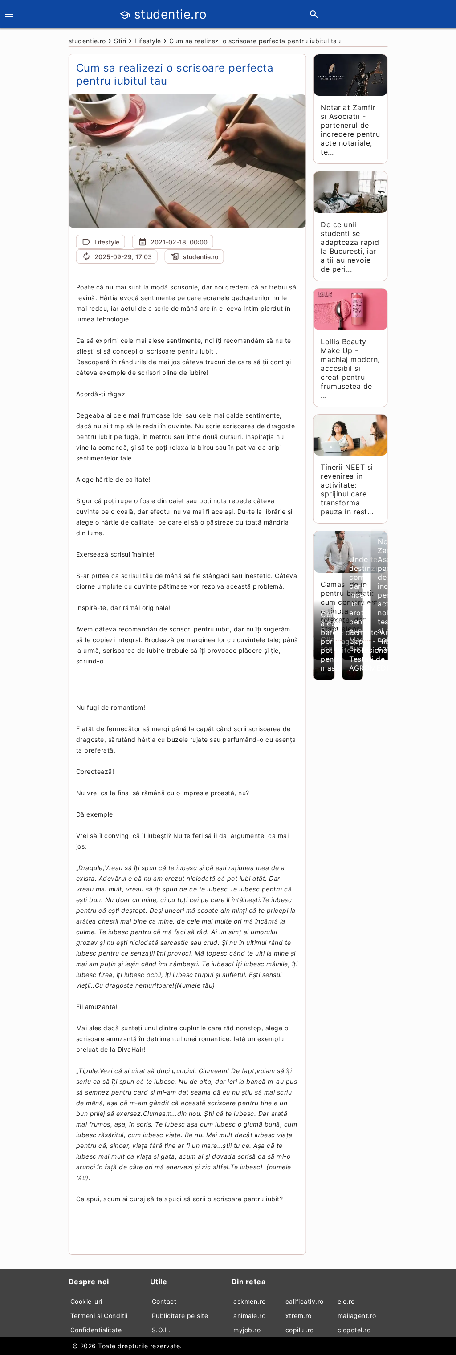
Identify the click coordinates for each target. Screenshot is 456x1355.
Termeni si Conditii (99, 1315)
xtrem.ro (298, 1315)
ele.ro (346, 1301)
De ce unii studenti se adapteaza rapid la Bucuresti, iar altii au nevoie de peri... (350, 246)
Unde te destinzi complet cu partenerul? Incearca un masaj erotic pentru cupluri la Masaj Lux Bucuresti (369, 604)
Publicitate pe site (180, 1315)
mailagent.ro (357, 1315)
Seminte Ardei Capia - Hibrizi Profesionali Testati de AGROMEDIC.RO (377, 650)
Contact (164, 1301)
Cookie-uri (86, 1301)
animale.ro (249, 1315)
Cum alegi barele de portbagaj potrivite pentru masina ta (338, 641)
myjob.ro (247, 1330)
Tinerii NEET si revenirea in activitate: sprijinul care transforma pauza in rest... (347, 489)
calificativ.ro (304, 1301)
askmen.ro (249, 1301)
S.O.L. (161, 1330)
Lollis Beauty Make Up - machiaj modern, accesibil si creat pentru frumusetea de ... (350, 368)
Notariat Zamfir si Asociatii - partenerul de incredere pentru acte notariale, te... (350, 129)
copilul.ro (299, 1330)
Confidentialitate (96, 1330)
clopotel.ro (354, 1330)
